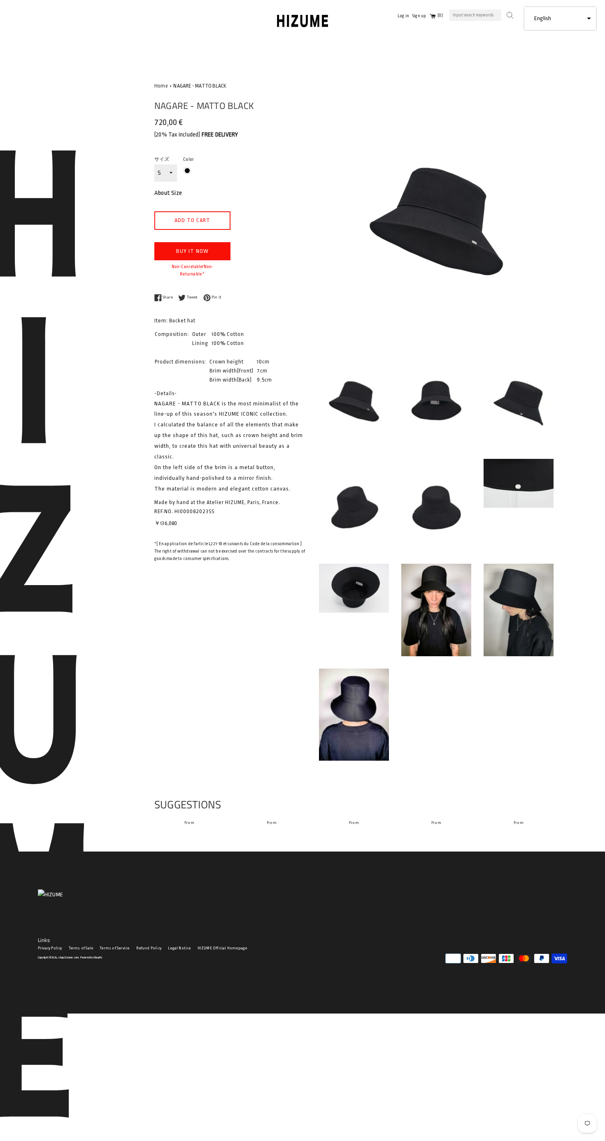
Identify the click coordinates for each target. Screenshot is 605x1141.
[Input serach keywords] (509, 14)
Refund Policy (149, 948)
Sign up (419, 16)
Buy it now (192, 251)
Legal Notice (179, 948)
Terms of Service (114, 948)
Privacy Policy (50, 948)
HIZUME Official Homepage (222, 948)
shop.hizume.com (68, 957)
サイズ (162, 159)
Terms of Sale (81, 948)
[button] (560, 18)
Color (188, 159)
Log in (403, 16)
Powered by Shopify (91, 957)
